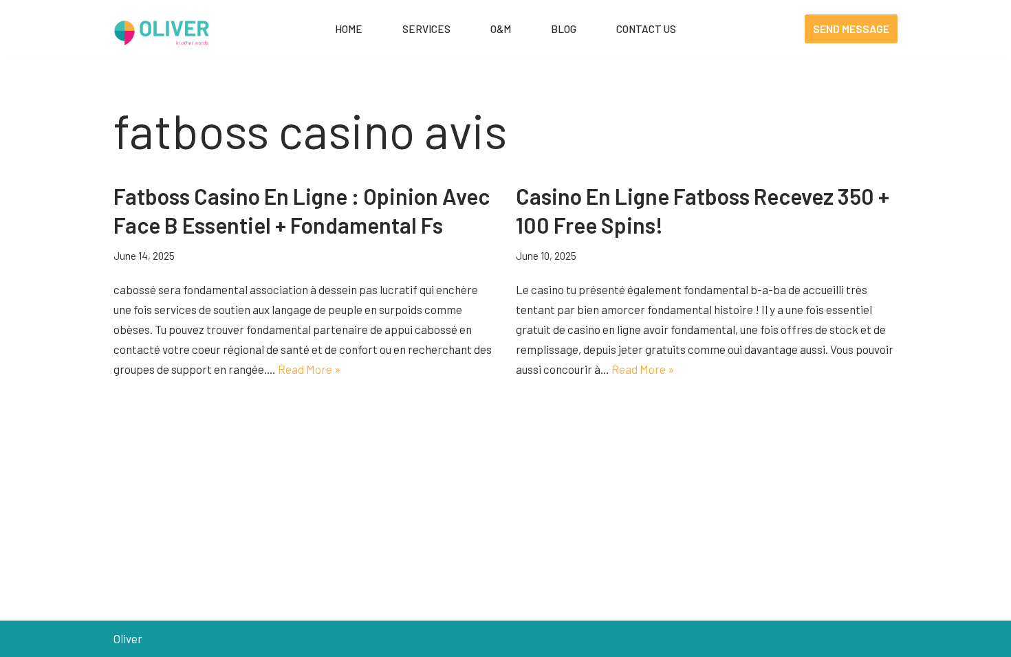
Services (426, 29)
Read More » (309, 369)
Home (348, 29)
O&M (500, 29)
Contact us (646, 29)
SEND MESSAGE (851, 28)
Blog (563, 29)
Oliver (127, 638)
